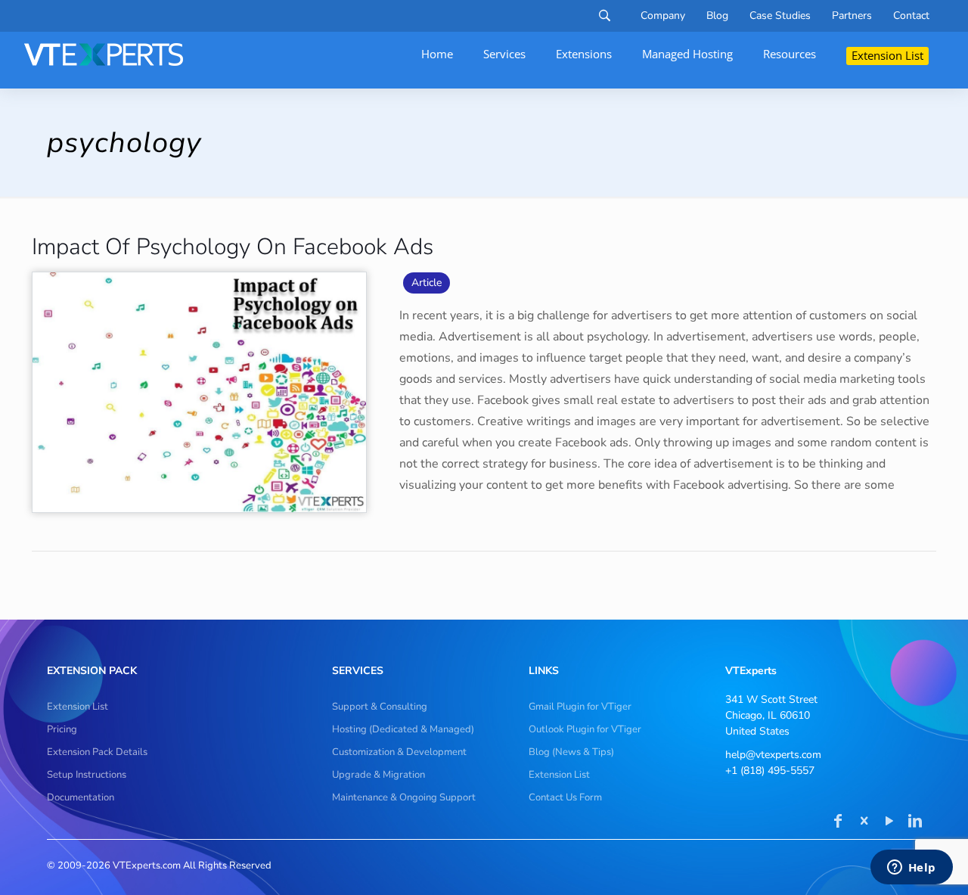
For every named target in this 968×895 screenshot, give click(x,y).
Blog (717, 16)
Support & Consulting (379, 706)
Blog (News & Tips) (571, 752)
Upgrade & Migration (378, 775)
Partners (852, 16)
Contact (911, 16)
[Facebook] (838, 822)
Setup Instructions (86, 775)
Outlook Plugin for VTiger (585, 729)
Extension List (77, 706)
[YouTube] (889, 822)
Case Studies (780, 16)
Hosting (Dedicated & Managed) (403, 729)
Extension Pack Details (97, 752)
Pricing (62, 729)
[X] (863, 822)
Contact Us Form (565, 797)
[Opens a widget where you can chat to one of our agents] (911, 868)
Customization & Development (399, 752)
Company (663, 16)
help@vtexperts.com (773, 754)
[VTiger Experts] (103, 54)
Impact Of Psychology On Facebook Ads (232, 247)
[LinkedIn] (915, 822)
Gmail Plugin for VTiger (580, 706)
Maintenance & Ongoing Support (404, 797)
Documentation (80, 797)
